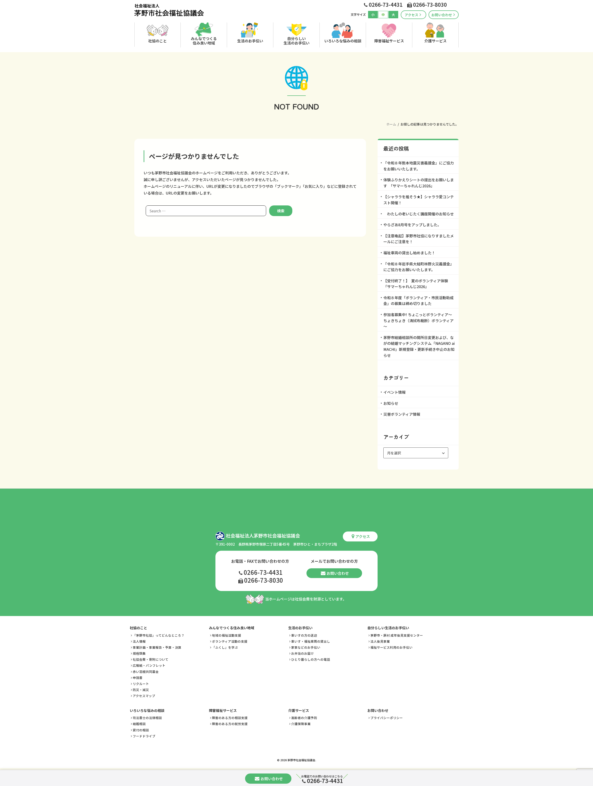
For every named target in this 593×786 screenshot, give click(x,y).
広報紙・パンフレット (149, 665)
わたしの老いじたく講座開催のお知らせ (418, 214)
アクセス (411, 14)
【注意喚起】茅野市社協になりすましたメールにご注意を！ (418, 239)
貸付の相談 (141, 730)
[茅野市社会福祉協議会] (169, 10)
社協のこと (157, 41)
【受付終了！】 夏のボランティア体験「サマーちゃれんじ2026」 (415, 283)
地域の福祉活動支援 (226, 635)
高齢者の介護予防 (304, 717)
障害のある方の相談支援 (230, 717)
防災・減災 (141, 689)
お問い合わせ (441, 14)
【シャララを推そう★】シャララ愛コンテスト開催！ (418, 199)
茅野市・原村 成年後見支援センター (396, 635)
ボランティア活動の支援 (229, 641)
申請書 (137, 677)
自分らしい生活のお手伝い (296, 40)
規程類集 (139, 653)
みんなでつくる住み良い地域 (204, 40)
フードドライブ (144, 736)
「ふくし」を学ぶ (225, 647)
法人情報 (139, 641)
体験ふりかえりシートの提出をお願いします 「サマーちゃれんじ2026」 (418, 183)
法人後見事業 (380, 641)
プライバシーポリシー (386, 717)
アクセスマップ (144, 695)
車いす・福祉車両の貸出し (310, 641)
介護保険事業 (301, 723)
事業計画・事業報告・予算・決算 (157, 647)
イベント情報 (394, 392)
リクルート (141, 683)
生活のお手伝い (250, 41)
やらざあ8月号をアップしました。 (412, 224)
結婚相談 (139, 723)
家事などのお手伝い (305, 647)
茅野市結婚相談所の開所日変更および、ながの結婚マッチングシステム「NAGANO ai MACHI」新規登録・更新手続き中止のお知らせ (419, 346)
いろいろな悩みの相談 (342, 41)
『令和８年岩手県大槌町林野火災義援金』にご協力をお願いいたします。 (418, 267)
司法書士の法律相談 (147, 717)
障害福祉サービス (389, 41)
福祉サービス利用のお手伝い (391, 647)
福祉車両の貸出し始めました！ (409, 252)
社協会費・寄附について (150, 659)
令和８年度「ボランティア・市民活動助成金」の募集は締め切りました (418, 300)
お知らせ (390, 403)
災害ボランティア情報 (401, 414)
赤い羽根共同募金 (146, 671)
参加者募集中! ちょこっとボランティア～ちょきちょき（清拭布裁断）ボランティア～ (418, 320)
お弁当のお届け (302, 653)
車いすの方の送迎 (304, 635)
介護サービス (435, 41)
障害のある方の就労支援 (230, 723)
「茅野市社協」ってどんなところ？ (158, 635)
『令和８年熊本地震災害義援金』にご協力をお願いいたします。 (418, 166)
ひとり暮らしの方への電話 (310, 659)
